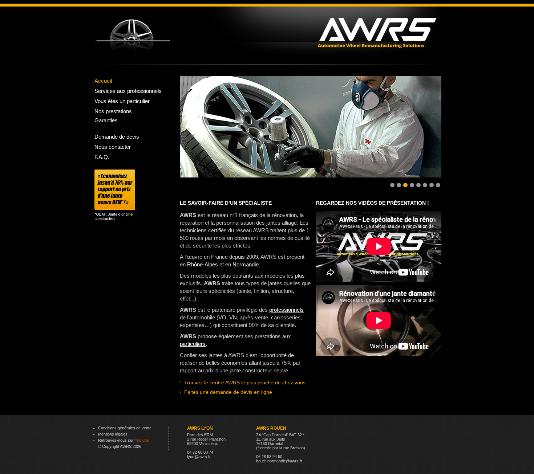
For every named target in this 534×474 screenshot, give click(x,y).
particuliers (193, 344)
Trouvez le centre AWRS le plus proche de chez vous (245, 382)
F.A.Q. (101, 157)
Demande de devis (116, 137)
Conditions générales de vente (124, 428)
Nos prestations (113, 111)
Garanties (106, 120)
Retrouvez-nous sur (123, 440)
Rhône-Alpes (202, 264)
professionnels (286, 310)
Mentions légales (113, 434)
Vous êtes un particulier (122, 101)
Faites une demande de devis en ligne (228, 392)
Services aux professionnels (128, 91)
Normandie (245, 264)
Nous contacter (112, 147)
